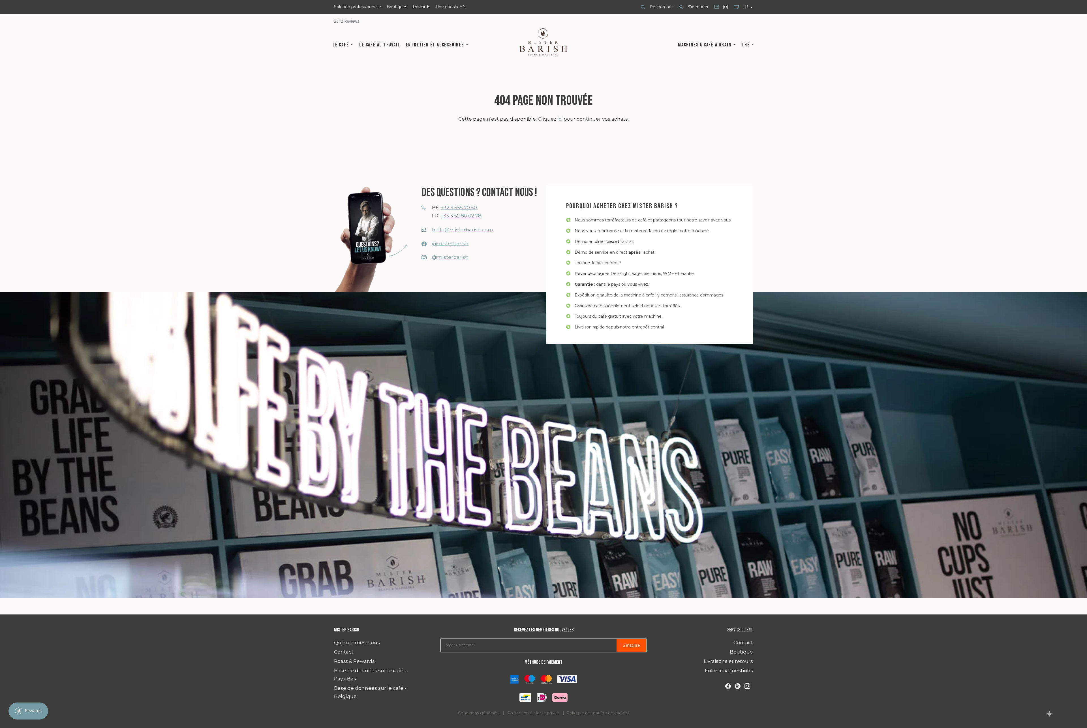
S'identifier (697, 6)
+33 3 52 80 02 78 (460, 216)
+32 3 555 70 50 (459, 207)
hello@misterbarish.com (462, 229)
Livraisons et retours (728, 661)
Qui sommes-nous (357, 642)
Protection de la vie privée (533, 713)
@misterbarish (450, 243)
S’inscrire (631, 645)
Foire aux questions (729, 670)
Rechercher (661, 6)
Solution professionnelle (357, 6)
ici (559, 119)
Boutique (741, 652)
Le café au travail (379, 45)
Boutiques (397, 6)
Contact (344, 652)
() (721, 9)
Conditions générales (478, 713)
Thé (746, 45)
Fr (746, 6)
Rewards (421, 6)
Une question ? (451, 6)
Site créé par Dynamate (1049, 714)
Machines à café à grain (705, 45)
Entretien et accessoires (435, 45)
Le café (341, 45)
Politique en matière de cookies (597, 713)
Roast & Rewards (354, 661)
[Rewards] (28, 711)
